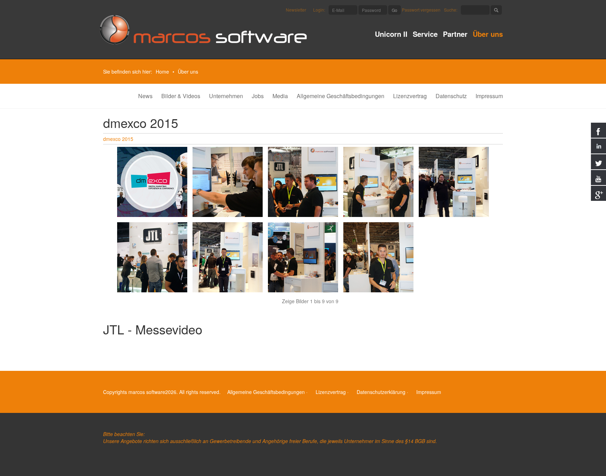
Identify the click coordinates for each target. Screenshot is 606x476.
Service (425, 34)
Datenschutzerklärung (381, 391)
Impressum (489, 96)
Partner (455, 34)
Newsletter (296, 10)
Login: (319, 10)
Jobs (258, 96)
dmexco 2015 (118, 138)
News (145, 96)
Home (162, 71)
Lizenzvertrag (410, 96)
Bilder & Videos (180, 96)
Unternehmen (226, 96)
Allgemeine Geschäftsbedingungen (340, 96)
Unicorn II (391, 34)
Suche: (450, 10)
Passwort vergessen (421, 10)
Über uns (488, 34)
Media (280, 96)
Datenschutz (451, 96)
